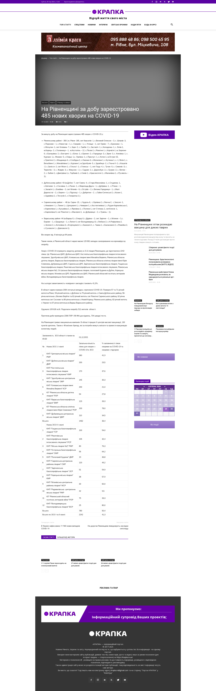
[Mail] (160, 1)
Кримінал (138, 300)
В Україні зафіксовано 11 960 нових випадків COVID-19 (60, 527)
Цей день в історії (78, 560)
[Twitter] (169, 1)
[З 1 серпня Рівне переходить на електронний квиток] (54, 551)
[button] (172, 25)
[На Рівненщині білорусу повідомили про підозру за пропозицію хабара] (143, 295)
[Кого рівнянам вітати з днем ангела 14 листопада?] (165, 295)
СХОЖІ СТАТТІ (48, 537)
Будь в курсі (150, 24)
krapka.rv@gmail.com (119, 670)
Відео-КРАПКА (158, 135)
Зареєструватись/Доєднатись (74, 2)
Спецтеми (79, 24)
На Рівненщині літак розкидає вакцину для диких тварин (153, 226)
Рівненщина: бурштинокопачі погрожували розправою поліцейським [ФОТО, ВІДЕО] (161, 261)
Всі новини (143, 357)
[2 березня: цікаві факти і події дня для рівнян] (140, 250)
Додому (44, 58)
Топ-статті (65, 24)
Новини (92, 24)
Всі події (154, 424)
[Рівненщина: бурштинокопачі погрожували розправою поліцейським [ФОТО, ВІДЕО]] (140, 262)
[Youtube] (173, 1)
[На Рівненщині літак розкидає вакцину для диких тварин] (154, 206)
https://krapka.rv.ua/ (125, 657)
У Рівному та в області (63, 103)
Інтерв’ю (103, 24)
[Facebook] (152, 1)
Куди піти (136, 24)
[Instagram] (156, 1)
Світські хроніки (119, 24)
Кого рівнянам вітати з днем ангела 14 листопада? (164, 306)
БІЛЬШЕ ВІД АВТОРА (66, 537)
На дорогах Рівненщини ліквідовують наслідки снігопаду (108, 527)
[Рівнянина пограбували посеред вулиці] (165, 320)
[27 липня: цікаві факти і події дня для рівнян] (84, 551)
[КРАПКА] (108, 11)
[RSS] (164, 1)
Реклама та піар (109, 587)
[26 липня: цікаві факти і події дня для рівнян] (114, 551)
